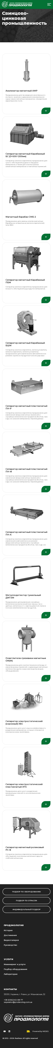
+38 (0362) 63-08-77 (13, 1000)
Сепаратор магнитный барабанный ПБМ (25, 281)
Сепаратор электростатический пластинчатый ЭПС (24, 785)
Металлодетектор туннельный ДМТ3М (23, 596)
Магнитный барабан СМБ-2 (21, 217)
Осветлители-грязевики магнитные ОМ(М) (26, 659)
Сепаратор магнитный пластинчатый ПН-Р (26, 407)
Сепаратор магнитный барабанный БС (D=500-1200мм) (25, 155)
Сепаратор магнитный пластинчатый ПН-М (26, 470)
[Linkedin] (9, 1031)
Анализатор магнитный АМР (21, 91)
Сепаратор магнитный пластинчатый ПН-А (26, 533)
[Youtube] (4, 1031)
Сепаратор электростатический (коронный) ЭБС (24, 722)
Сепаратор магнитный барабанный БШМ (25, 344)
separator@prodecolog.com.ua (18, 1002)
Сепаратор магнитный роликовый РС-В (25, 848)
